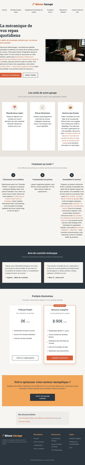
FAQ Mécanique (56, 450)
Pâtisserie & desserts (63, 11)
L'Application (38, 445)
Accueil (4, 10)
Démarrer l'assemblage (10, 75)
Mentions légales (75, 438)
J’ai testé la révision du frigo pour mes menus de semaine (70, 135)
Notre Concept (39, 442)
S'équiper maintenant (60, 358)
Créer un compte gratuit (25, 358)
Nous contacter (39, 449)
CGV (70, 448)
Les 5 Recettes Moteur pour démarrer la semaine (35, 418)
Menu (44, 4)
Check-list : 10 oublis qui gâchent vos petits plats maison (71, 206)
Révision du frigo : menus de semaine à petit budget (71, 140)
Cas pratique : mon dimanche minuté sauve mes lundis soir (71, 218)
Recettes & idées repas (16, 11)
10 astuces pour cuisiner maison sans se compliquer (14, 199)
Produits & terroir (50, 11)
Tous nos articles (24, 421)
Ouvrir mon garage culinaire (42, 397)
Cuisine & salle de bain (77, 11)
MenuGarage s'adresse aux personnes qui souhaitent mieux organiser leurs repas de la (19, 59)
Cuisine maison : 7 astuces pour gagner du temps (17, 66)
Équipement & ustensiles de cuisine (33, 11)
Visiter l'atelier (30, 75)
